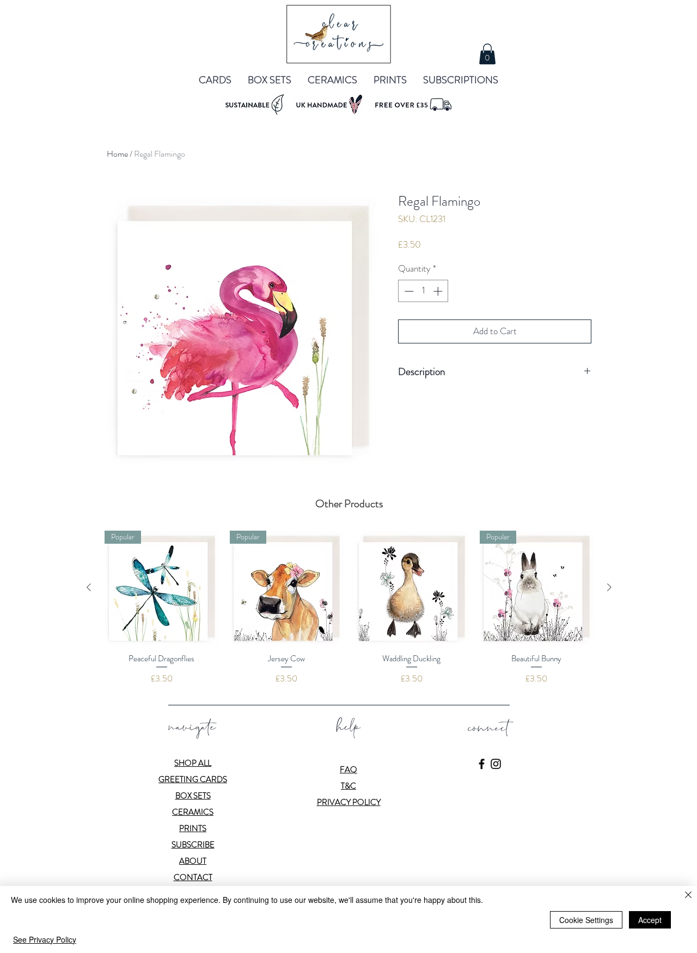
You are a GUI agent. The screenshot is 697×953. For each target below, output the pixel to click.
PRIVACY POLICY (349, 802)
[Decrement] (408, 291)
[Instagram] (496, 764)
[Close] (688, 895)
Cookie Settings (586, 919)
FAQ (348, 770)
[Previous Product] (88, 587)
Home (117, 153)
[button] (487, 54)
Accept (650, 919)
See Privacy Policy (44, 939)
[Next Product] (609, 587)
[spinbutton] (423, 291)
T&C (348, 786)
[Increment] (439, 291)
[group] (349, 607)
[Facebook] (481, 764)
